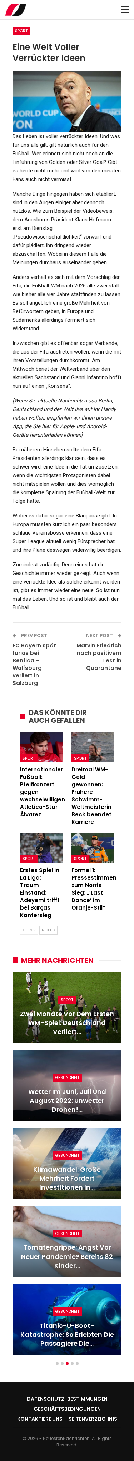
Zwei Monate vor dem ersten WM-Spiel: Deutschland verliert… (67, 1022)
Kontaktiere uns (40, 1418)
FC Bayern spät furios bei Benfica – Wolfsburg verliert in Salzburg (34, 664)
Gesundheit (67, 1077)
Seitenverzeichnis (93, 1418)
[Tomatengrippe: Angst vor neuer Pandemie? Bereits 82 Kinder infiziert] (67, 1241)
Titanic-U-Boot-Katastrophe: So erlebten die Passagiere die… (67, 1334)
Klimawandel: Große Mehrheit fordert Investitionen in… (67, 1178)
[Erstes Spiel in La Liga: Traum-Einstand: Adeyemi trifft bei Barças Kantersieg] (41, 848)
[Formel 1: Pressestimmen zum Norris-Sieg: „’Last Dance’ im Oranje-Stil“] (92, 848)
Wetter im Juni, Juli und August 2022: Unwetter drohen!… (67, 1100)
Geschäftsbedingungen (67, 1408)
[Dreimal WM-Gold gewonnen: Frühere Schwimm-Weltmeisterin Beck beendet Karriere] (92, 747)
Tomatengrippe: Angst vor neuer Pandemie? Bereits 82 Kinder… (67, 1256)
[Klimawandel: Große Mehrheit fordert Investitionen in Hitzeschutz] (67, 1163)
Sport (21, 31)
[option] (67, 1167)
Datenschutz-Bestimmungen (67, 1398)
